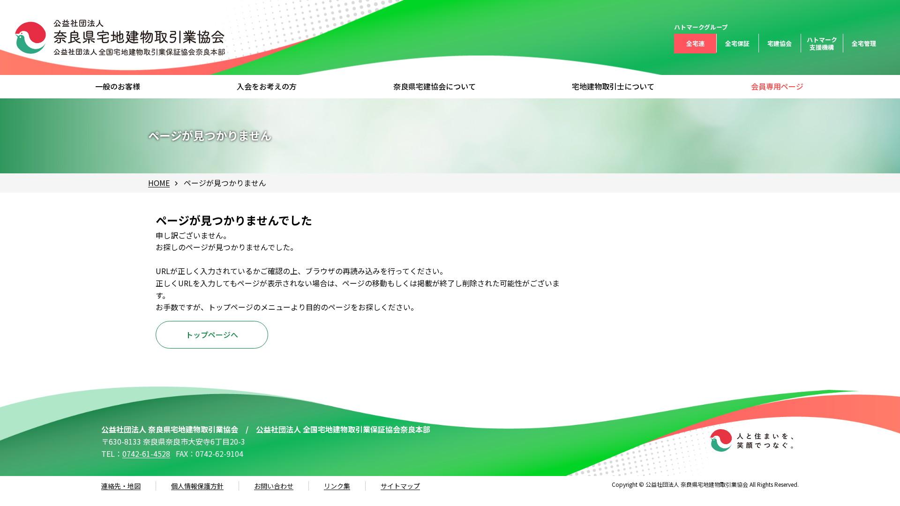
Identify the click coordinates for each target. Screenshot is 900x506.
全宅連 (695, 43)
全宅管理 (864, 43)
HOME (159, 182)
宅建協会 (779, 43)
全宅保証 (737, 43)
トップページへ (212, 334)
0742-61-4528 (146, 453)
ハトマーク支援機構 (822, 43)
